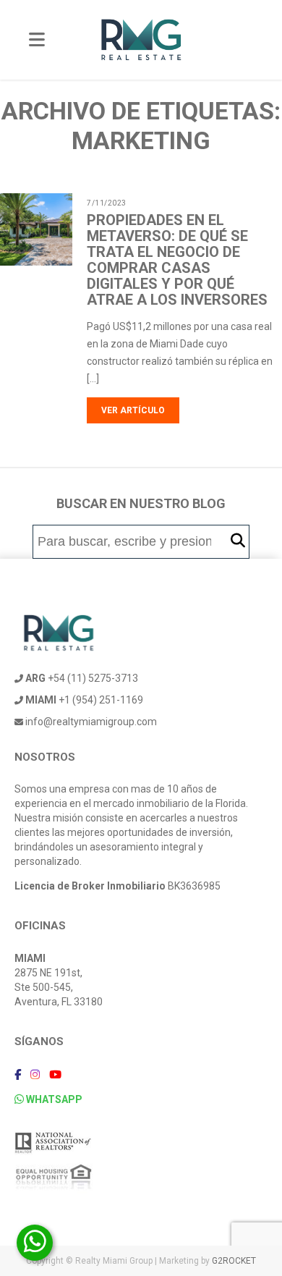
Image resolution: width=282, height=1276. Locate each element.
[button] (237, 541)
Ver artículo (133, 410)
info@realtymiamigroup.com (90, 721)
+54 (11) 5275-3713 (81, 678)
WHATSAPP (53, 1099)
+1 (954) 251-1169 (84, 700)
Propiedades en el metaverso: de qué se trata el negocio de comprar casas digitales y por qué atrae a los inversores (177, 259)
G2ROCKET (234, 1261)
